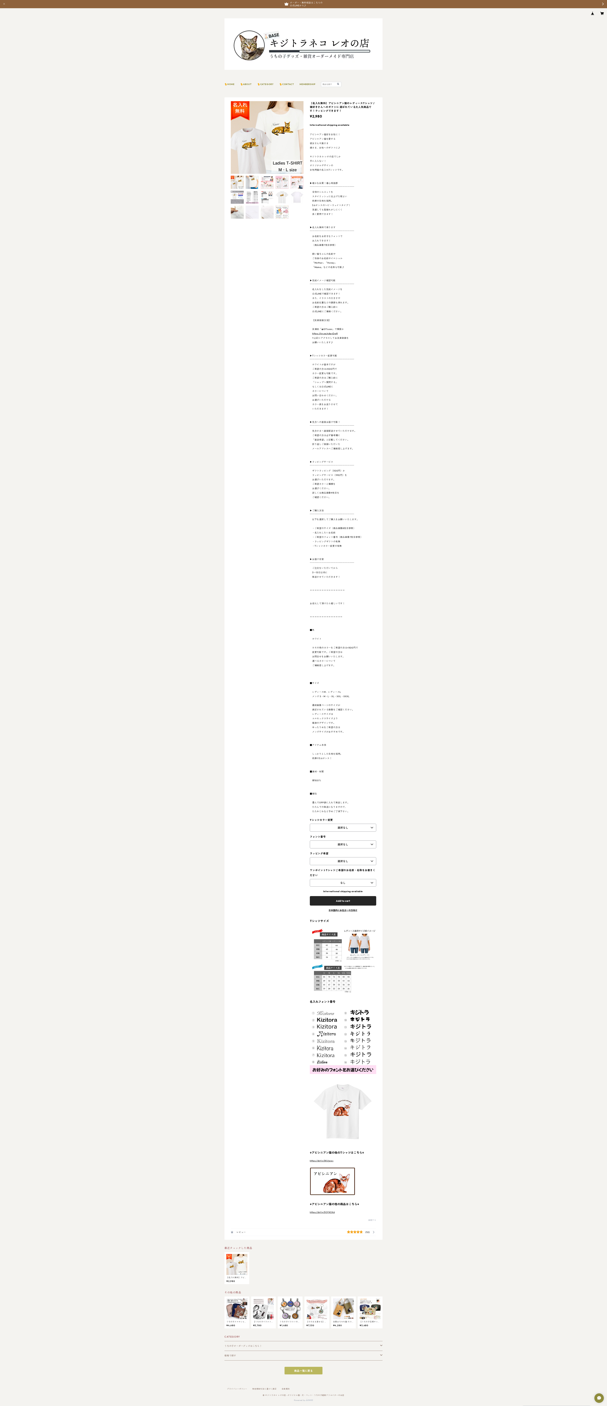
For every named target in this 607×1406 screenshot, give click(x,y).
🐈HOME (229, 84)
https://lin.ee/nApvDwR (325, 333)
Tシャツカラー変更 (321, 820)
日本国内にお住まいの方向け (343, 910)
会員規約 (286, 1389)
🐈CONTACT (286, 84)
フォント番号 (318, 836)
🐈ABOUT (246, 84)
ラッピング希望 (319, 853)
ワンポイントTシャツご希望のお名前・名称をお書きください (342, 873)
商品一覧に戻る (303, 1370)
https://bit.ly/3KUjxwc (321, 1160)
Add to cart (343, 900)
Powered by (300, 1400)
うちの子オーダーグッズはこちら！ (243, 1346)
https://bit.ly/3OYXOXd (322, 1212)
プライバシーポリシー (237, 1389)
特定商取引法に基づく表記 (264, 1389)
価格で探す (230, 1355)
